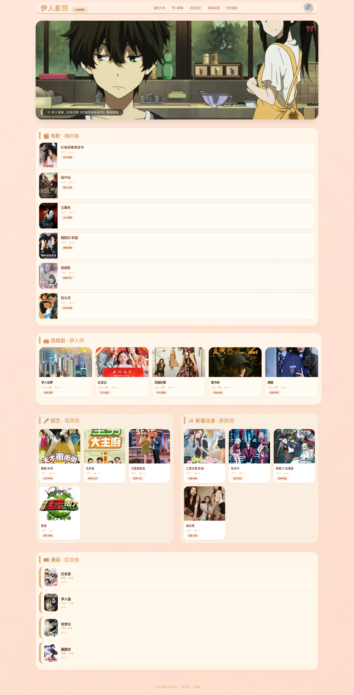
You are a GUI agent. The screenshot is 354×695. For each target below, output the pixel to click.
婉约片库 (159, 8)
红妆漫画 (231, 8)
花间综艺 (195, 8)
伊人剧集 (177, 8)
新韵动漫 (213, 8)
